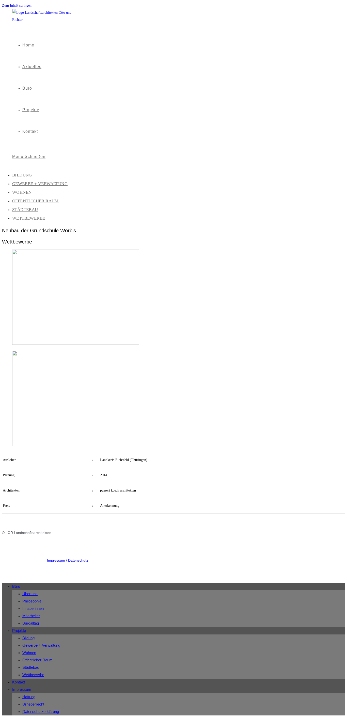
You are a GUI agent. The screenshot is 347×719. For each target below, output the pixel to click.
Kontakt (18, 682)
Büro (16, 586)
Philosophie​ (31, 601)
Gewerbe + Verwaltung (40, 183)
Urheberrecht (33, 704)
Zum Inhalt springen (16, 5)
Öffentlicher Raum (35, 201)
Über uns (30, 594)
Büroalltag (30, 623)
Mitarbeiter (31, 616)
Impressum (21, 689)
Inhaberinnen (33, 608)
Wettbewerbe (28, 218)
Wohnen (21, 192)
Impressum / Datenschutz (67, 560)
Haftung (28, 697)
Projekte (19, 630)
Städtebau (25, 209)
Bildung (22, 175)
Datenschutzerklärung (40, 711)
